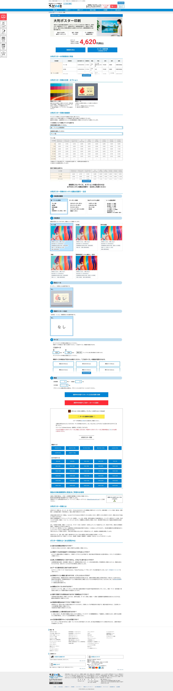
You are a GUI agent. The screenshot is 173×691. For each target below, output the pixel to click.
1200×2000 (58, 475)
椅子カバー (90, 646)
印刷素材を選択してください (57, 131)
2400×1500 (100, 485)
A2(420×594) (115, 448)
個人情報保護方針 (98, 686)
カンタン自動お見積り (106, 6)
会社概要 (105, 10)
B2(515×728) (72, 448)
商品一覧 (55, 10)
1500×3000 (115, 480)
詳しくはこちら (82, 660)
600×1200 (100, 461)
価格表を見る (70, 50)
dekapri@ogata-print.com (93, 499)
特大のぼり (90, 635)
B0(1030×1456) (100, 448)
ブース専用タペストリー (92, 648)
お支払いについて (95, 656)
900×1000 (58, 466)
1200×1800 (115, 471)
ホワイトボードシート (73, 636)
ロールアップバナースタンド (55, 641)
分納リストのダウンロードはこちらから (115, 498)
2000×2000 (86, 485)
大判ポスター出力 (53, 631)
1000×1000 (115, 466)
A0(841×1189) (72, 453)
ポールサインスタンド (54, 649)
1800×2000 (72, 485)
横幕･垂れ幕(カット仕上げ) (74, 640)
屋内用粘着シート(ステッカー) (75, 633)
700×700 (115, 461)
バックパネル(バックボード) (93, 643)
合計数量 (56, 385)
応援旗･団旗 (71, 643)
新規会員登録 (121, 2)
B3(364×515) (58, 448)
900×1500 (72, 466)
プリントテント (109, 637)
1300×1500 (86, 475)
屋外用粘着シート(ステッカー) (75, 631)
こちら (83, 420)
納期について (80, 10)
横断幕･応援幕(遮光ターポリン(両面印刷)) (77, 641)
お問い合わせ (118, 10)
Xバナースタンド (53, 644)
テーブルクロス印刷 (91, 644)
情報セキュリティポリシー (88, 686)
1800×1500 (58, 485)
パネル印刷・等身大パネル (55, 633)
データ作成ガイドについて (113, 570)
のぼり (89, 633)
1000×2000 (72, 471)
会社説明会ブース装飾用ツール (94, 641)
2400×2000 (115, 485)
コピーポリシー (79, 686)
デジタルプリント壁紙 (110, 636)
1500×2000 (100, 480)
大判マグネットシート (73, 635)
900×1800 (86, 466)
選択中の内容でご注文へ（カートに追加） (86, 403)
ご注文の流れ (60, 686)
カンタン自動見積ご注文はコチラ (102, 50)
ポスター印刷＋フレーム (54, 635)
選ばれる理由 (93, 10)
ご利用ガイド (67, 10)
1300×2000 (100, 475)
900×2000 (100, 466)
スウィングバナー (91, 631)
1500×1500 (86, 480)
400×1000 (86, 461)
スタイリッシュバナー (92, 638)
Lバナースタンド (53, 642)
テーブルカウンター (110, 631)
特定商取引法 (112, 686)
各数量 (72, 381)
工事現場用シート (91, 640)
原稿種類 (56, 381)
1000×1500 (58, 471)
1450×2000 (58, 480)
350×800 (72, 461)
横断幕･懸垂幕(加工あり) (73, 638)
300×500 (58, 461)
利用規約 (72, 686)
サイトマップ (105, 686)
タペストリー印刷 (53, 636)
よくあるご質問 (67, 3)
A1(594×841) (58, 453)
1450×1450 (115, 475)
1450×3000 (72, 480)
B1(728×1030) (86, 448)
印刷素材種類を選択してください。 (59, 125)
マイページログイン (121, 6)
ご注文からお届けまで (59, 656)
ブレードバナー (91, 636)
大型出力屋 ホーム (53, 12)
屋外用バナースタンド (54, 650)
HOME (55, 686)
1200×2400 (72, 475)
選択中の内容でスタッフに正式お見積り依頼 (86, 394)
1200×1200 (86, 471)
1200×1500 (100, 471)
